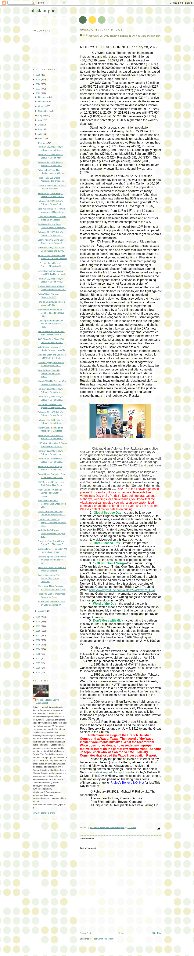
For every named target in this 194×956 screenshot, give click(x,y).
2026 (38, 75)
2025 (38, 79)
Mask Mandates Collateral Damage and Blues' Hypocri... (50, 493)
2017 (38, 635)
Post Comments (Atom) (103, 939)
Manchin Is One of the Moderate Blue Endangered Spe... (52, 503)
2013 (38, 654)
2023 (38, 89)
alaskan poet (44, 10)
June (40, 125)
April (40, 134)
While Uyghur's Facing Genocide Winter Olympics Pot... (51, 533)
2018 (38, 631)
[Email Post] (158, 828)
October (42, 106)
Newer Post (85, 933)
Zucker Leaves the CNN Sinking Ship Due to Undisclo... (49, 578)
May (40, 129)
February (42, 143)
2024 (38, 84)
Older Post (156, 933)
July (40, 120)
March (41, 138)
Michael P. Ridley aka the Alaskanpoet (47, 701)
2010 (38, 668)
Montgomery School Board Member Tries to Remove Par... (51, 312)
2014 (38, 649)
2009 (38, 672)
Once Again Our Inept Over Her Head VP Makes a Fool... (50, 323)
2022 (38, 93)
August (41, 115)
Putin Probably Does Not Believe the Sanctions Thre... (49, 373)
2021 (38, 617)
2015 (38, 645)
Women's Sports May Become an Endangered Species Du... (52, 560)
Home (121, 933)
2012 (38, 658)
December (43, 97)
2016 (38, 640)
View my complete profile (44, 813)
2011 (38, 663)
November (43, 101)
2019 (38, 626)
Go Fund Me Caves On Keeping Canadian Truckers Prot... (52, 522)
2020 (38, 621)
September (43, 111)
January (42, 611)
